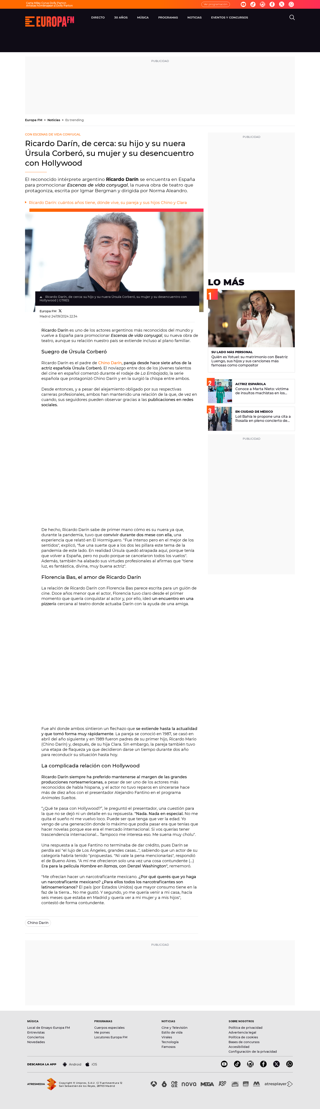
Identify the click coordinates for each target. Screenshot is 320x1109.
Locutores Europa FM (110, 1037)
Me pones (102, 1032)
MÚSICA (143, 17)
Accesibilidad (239, 1047)
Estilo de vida (172, 1032)
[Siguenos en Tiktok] (253, 4)
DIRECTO (98, 17)
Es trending (74, 120)
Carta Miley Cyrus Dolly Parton (46, 3)
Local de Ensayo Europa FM (48, 1028)
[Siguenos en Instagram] (262, 4)
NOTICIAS (194, 17)
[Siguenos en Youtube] (243, 4)
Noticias (54, 120)
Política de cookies (243, 1037)
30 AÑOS (121, 17)
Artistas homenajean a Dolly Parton (49, 5)
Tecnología (170, 1042)
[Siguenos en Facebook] (272, 4)
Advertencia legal (242, 1032)
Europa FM (34, 120)
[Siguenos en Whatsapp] (291, 4)
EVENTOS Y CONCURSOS (229, 17)
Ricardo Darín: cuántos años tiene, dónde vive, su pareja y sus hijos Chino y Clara (108, 202)
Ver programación (215, 4)
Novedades (36, 1042)
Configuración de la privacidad (253, 1052)
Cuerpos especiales (109, 1028)
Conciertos (35, 1037)
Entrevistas (36, 1032)
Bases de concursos (244, 1042)
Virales (167, 1037)
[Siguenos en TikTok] (237, 1066)
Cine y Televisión (175, 1028)
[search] (292, 17)
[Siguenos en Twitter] (281, 4)
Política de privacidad (246, 1028)
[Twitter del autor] (60, 311)
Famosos (168, 1047)
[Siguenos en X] (276, 1066)
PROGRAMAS (168, 17)
